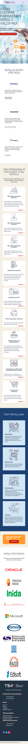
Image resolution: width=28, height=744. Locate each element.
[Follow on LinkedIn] (6, 732)
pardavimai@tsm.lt (10, 698)
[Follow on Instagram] (9, 732)
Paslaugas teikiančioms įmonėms (11, 717)
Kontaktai (5, 708)
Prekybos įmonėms (7, 715)
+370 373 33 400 (9, 723)
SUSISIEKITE (14, 541)
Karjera (4, 706)
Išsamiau (20, 210)
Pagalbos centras (7, 709)
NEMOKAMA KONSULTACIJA (8, 34)
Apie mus (5, 705)
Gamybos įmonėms (7, 718)
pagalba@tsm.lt (9, 725)
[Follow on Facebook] (4, 732)
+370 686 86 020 (9, 696)
